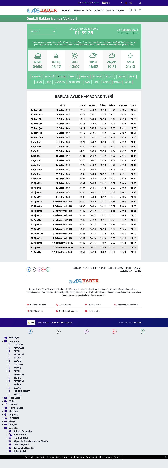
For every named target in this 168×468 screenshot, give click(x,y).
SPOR (89, 10)
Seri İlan (13, 411)
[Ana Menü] (140, 10)
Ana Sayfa (14, 337)
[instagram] (86, 331)
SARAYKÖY (60, 82)
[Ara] (130, 10)
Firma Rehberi (16, 408)
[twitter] (58, 331)
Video (12, 401)
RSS (32, 322)
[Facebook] (29, 269)
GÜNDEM (67, 10)
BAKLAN (62, 76)
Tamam (117, 457)
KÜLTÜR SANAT (126, 271)
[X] (34, 269)
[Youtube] (43, 269)
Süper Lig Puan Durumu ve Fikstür (30, 441)
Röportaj (13, 414)
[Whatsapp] (48, 269)
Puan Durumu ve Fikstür (127, 304)
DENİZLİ (121, 76)
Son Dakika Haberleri (68, 311)
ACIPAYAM (36, 76)
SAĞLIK (110, 10)
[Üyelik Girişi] (139, 3)
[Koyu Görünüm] (135, 10)
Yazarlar (13, 404)
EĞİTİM (138, 271)
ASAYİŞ (86, 268)
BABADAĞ (49, 76)
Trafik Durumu (94, 304)
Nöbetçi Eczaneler (38, 304)
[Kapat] (166, 457)
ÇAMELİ (105, 82)
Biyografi (14, 418)
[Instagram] (38, 269)
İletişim (13, 424)
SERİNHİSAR (74, 82)
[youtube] (114, 331)
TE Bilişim (136, 322)
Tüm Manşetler (36, 311)
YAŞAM (120, 10)
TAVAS (87, 82)
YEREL (111, 268)
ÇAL (96, 82)
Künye (12, 421)
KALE (48, 82)
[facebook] (30, 331)
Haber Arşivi (93, 311)
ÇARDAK (117, 82)
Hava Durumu (65, 304)
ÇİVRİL (128, 82)
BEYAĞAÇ (85, 76)
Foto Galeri (15, 397)
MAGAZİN (79, 10)
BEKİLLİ (73, 76)
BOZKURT (97, 76)
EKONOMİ (99, 10)
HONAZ (39, 82)
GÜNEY (132, 76)
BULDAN (110, 76)
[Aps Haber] (42, 10)
